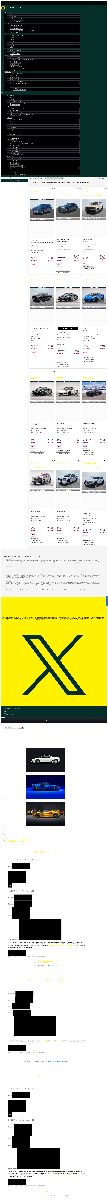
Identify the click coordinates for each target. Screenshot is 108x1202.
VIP (46, 720)
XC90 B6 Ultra (37, 195)
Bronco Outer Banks (92, 195)
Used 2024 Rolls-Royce (37, 463)
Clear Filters (102, 178)
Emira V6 (60, 284)
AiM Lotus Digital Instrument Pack (19, 831)
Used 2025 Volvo (45, 184)
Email (9, 949)
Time (9, 870)
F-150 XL (60, 467)
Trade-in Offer (15, 22)
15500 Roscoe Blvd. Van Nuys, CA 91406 (54, 606)
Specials (54, 600)
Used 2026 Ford (87, 374)
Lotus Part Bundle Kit (14, 833)
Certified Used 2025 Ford (89, 463)
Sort (41, 178)
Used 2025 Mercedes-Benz (63, 191)
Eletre (8, 830)
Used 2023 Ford (61, 463)
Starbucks (16, 85)
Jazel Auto (11, 714)
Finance (54, 610)
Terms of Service (61, 966)
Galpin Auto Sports (16, 70)
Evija (11, 47)
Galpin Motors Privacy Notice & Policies (60, 946)
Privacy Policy (51, 966)
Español (3, 717)
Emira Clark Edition (16, 36)
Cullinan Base (37, 467)
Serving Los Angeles (19, 90)
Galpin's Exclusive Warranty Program (22, 31)
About (54, 612)
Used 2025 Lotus (61, 279)
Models (54, 597)
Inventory (54, 598)
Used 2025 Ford (87, 191)
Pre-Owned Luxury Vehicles (16, 834)
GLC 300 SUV (62, 195)
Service (54, 611)
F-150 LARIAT (36, 284)
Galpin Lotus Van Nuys (54, 603)
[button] (40, 93)
